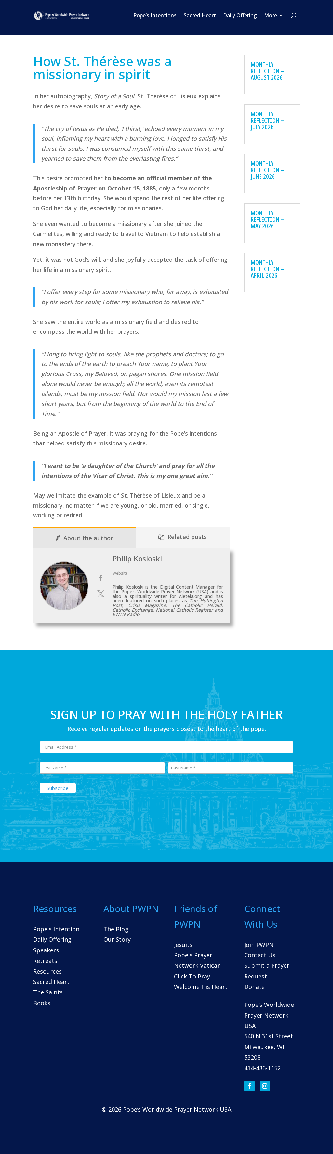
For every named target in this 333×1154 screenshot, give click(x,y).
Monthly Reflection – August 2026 (267, 71)
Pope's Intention (56, 929)
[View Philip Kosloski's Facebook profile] (100, 578)
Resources (47, 971)
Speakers (46, 950)
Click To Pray (192, 976)
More (270, 15)
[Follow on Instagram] (265, 1086)
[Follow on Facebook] (249, 1086)
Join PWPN (258, 945)
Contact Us (259, 955)
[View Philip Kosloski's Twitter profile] (100, 593)
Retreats (45, 960)
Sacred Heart (200, 15)
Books (41, 1003)
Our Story (117, 939)
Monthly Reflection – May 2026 (267, 219)
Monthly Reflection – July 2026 (267, 120)
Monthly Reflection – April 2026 (267, 269)
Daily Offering (240, 15)
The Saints (48, 992)
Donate (254, 987)
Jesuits (183, 945)
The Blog (115, 929)
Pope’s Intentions (155, 15)
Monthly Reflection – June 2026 (267, 170)
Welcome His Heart (201, 987)
